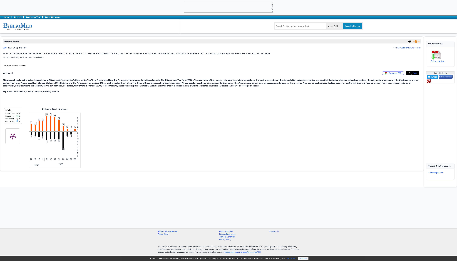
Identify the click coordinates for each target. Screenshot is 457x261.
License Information (227, 234)
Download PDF (394, 73)
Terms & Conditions (227, 237)
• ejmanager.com (435, 173)
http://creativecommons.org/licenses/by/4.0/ (242, 252)
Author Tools (163, 234)
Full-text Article (437, 61)
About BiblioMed (226, 231)
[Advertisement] (440, 121)
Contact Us (274, 231)
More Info (291, 258)
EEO (4, 48)
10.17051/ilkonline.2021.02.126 (409, 48)
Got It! (303, 258)
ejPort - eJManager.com (168, 231)
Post (415, 73)
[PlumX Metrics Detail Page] (13, 136)
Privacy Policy (225, 239)
